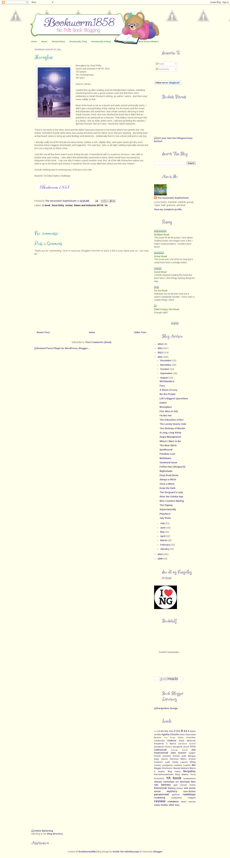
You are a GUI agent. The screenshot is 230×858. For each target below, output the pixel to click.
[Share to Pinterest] (114, 201)
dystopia (185, 781)
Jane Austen (178, 752)
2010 (160, 554)
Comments (163, 69)
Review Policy (58, 42)
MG (194, 765)
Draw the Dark (167, 488)
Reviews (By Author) (101, 42)
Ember (163, 402)
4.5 (185, 731)
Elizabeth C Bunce (165, 744)
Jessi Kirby (57, 205)
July (162, 523)
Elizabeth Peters (163, 747)
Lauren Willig (188, 762)
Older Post (140, 332)
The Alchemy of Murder (172, 428)
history (172, 788)
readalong (159, 797)
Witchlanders (167, 381)
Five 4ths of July (169, 411)
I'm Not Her (166, 415)
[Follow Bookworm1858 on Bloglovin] (167, 84)
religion (192, 798)
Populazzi (165, 514)
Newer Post (43, 332)
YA (106, 205)
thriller (164, 805)
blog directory (55, 834)
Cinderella (159, 741)
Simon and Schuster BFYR (88, 205)
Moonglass (166, 407)
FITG (193, 746)
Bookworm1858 (87, 851)
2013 (160, 348)
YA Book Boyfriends (124, 42)
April (163, 536)
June (163, 527)
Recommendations (163, 774)
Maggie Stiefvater (163, 768)
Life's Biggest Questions (174, 398)
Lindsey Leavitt (182, 765)
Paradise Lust (167, 454)
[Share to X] (108, 201)
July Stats (165, 518)
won (177, 805)
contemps (168, 781)
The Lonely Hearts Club (173, 424)
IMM (194, 750)
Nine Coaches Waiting (172, 501)
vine (171, 804)
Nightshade (166, 471)
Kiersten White (178, 759)
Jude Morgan (188, 756)
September (166, 373)
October (165, 369)
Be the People (168, 394)
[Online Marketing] (42, 831)
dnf (177, 782)
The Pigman (166, 505)
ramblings (189, 794)
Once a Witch (167, 484)
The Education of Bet (171, 420)
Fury (162, 385)
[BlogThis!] (105, 201)
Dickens (171, 740)
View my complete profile (168, 209)
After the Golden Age (171, 496)
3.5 (178, 731)
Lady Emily (171, 762)
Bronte (157, 737)
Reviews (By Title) (78, 42)
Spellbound (166, 449)
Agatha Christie (170, 734)
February (165, 544)
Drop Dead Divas (169, 475)
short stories (188, 802)
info (186, 788)
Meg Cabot (174, 771)
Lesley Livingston (163, 765)
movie (157, 791)
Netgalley (189, 771)
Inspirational (161, 752)
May (162, 532)
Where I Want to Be (170, 441)
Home (34, 42)
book (47, 205)
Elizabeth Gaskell (187, 744)
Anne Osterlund (188, 735)
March (164, 540)
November (166, 365)
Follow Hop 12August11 (172, 466)
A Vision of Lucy (168, 390)
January (165, 549)
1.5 (157, 731)
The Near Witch (168, 445)
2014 (160, 344)
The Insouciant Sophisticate (173, 198)
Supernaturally (168, 509)
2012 (160, 352)
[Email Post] (96, 201)
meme (192, 788)
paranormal (161, 794)
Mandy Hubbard (181, 768)
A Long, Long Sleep (170, 432)
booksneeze (190, 778)
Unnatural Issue (168, 462)
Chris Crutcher (187, 737)
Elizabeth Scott (181, 747)
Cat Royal (169, 738)
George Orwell (179, 750)
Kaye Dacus (161, 759)
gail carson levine (185, 785)
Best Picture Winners (149, 42)
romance (173, 801)
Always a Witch (168, 479)
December (166, 360)
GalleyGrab (160, 750)
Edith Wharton (187, 741)
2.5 (162, 731)
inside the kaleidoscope (126, 851)
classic (158, 781)
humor (179, 788)
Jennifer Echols (171, 756)
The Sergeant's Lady (171, 492)
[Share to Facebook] (111, 201)
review (69, 205)
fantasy (166, 784)
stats (157, 805)
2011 (160, 357)
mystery (172, 791)
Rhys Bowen (182, 774)
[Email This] (102, 201)
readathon (176, 798)
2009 (160, 558)
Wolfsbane (165, 458)
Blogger (157, 851)
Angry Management (170, 437)
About (44, 42)
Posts (161, 64)
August (164, 377)
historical (160, 788)
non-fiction (189, 791)
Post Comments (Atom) (98, 342)
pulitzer (176, 795)
